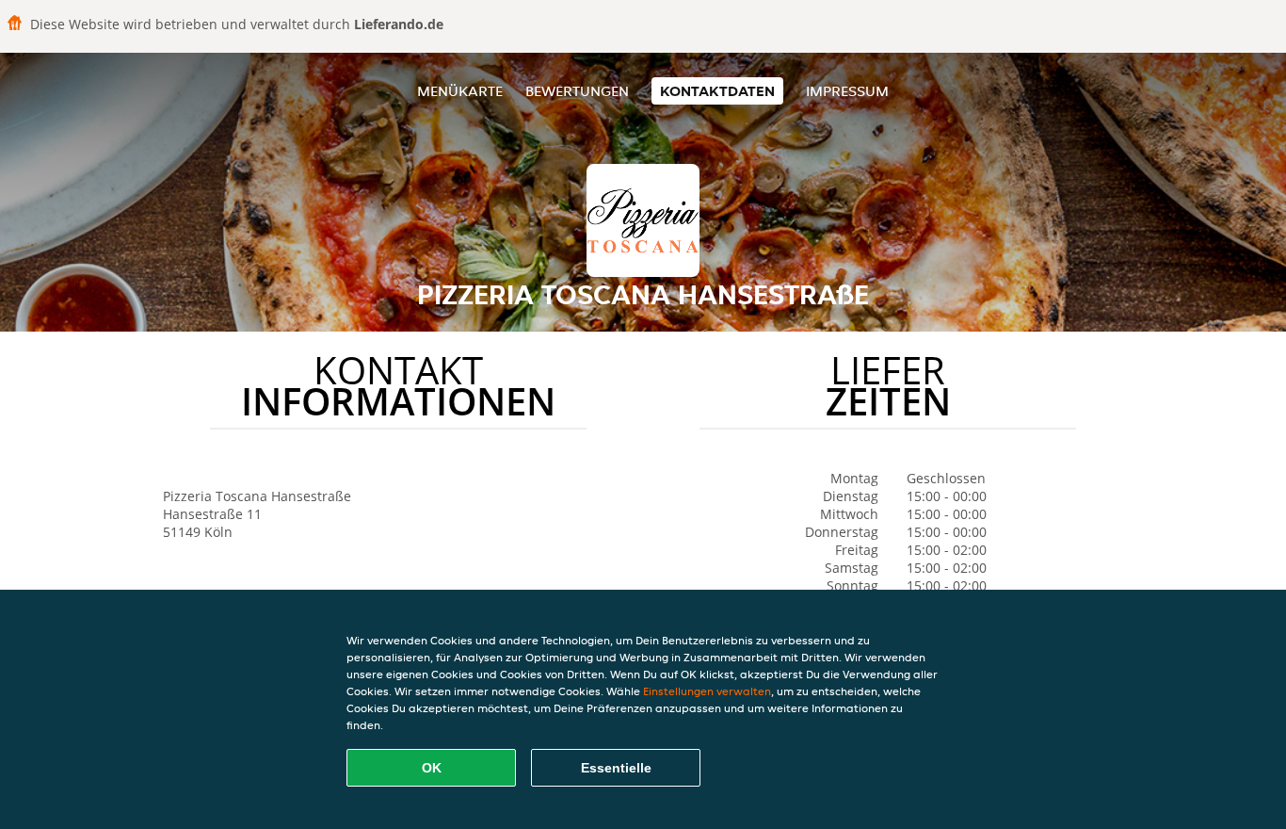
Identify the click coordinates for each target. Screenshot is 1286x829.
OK (432, 767)
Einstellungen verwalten (707, 691)
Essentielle (616, 767)
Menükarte (460, 91)
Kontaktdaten (717, 91)
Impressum (847, 91)
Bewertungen (577, 91)
